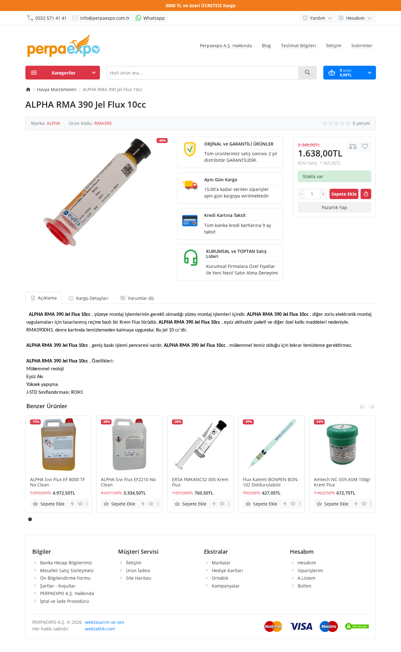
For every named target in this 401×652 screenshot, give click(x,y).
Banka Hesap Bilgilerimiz (66, 563)
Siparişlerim (310, 570)
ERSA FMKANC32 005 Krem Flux (200, 482)
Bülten (304, 586)
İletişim (333, 46)
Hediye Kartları (227, 570)
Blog (266, 46)
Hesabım (307, 563)
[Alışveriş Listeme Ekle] (365, 146)
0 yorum (361, 123)
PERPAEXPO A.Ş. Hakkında (67, 593)
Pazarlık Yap (334, 207)
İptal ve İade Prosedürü (64, 601)
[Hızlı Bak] (80, 503)
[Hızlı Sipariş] (366, 194)
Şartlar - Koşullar (58, 586)
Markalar (221, 563)
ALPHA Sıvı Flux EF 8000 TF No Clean (57, 482)
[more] (87, 503)
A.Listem (306, 578)
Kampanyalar (226, 586)
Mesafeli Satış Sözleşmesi (67, 570)
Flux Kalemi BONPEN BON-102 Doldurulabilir (271, 482)
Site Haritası (138, 578)
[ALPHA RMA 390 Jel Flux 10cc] (96, 192)
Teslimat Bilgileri (298, 46)
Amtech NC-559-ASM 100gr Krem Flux (342, 482)
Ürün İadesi (138, 570)
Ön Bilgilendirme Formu (65, 578)
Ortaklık (220, 578)
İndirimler (362, 46)
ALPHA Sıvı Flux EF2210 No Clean (128, 482)
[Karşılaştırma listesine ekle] (352, 146)
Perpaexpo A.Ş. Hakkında (226, 46)
